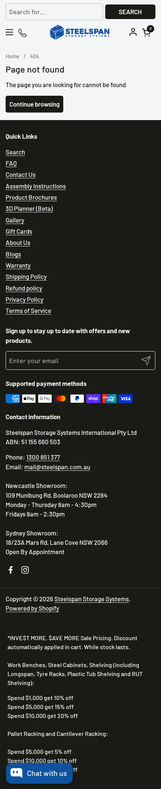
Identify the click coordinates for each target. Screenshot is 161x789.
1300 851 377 (43, 457)
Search (130, 11)
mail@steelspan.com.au (57, 466)
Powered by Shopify (32, 608)
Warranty (18, 265)
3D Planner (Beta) (29, 208)
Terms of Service (28, 310)
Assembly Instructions (36, 186)
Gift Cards (19, 231)
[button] (147, 32)
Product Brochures (31, 197)
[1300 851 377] (23, 32)
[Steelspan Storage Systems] (79, 32)
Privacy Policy (24, 299)
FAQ (11, 163)
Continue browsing (34, 104)
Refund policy (24, 288)
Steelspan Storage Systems (91, 598)
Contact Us (21, 174)
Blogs (13, 254)
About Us (18, 242)
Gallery (15, 220)
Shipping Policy (26, 276)
